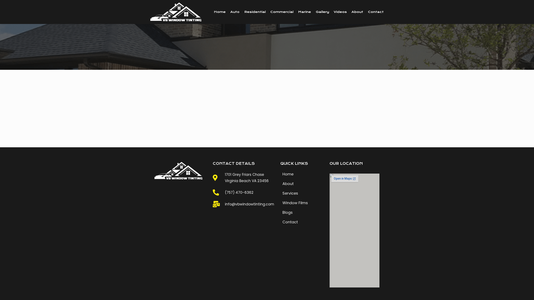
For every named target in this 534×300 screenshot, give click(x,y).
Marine (304, 12)
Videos (340, 12)
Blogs (287, 212)
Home (220, 12)
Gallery (322, 12)
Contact (376, 12)
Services (290, 193)
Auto (234, 12)
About (357, 12)
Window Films (295, 202)
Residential (255, 12)
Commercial (281, 12)
